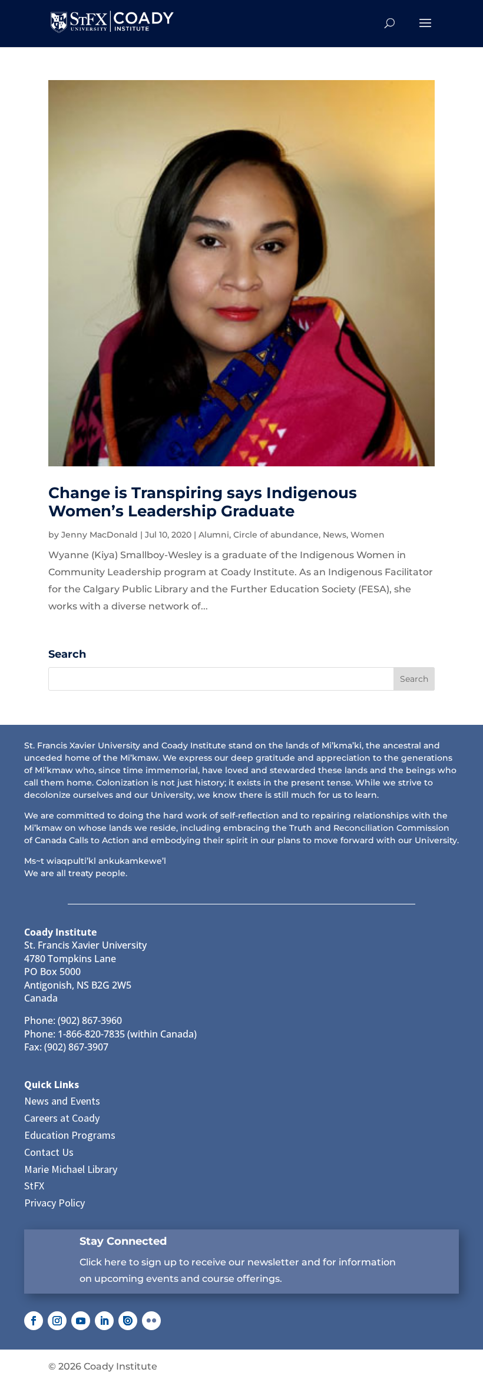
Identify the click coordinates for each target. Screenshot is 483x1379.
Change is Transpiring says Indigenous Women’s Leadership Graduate (202, 502)
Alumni (214, 534)
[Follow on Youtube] (80, 1320)
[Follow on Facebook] (33, 1320)
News (334, 534)
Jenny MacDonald (99, 534)
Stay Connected (123, 1241)
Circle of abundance (276, 534)
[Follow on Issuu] (127, 1320)
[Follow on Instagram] (57, 1320)
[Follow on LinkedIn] (104, 1320)
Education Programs (69, 1135)
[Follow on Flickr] (151, 1320)
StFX (34, 1185)
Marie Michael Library (70, 1169)
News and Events (62, 1101)
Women (367, 534)
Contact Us (49, 1152)
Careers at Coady (62, 1118)
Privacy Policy (54, 1202)
